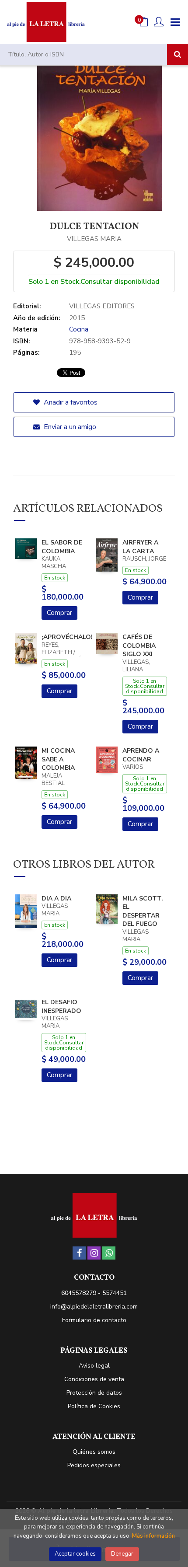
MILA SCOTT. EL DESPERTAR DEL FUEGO (142, 911)
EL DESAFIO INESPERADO (61, 1006)
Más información (153, 1536)
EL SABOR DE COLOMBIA (62, 546)
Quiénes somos (94, 1452)
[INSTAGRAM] (94, 1253)
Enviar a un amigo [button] (69, 427)
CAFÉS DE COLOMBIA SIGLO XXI (139, 645)
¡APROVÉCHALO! (67, 637)
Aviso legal (94, 1365)
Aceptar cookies (75, 1554)
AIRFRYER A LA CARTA (140, 546)
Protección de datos (94, 1393)
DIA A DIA (56, 898)
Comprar (59, 612)
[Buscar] (177, 54)
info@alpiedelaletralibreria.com (94, 1306)
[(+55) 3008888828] (108, 1253)
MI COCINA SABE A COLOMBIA (58, 759)
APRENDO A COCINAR (140, 755)
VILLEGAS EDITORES (102, 306)
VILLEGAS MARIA (94, 238)
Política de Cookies (94, 1406)
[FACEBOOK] (79, 1253)
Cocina (78, 329)
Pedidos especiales (94, 1465)
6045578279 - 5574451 (94, 1293)
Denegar (122, 1554)
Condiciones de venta (94, 1379)
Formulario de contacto (94, 1320)
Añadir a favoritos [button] (69, 402)
